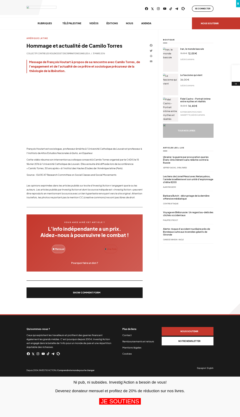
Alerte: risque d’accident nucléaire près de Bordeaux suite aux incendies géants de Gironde (186, 231)
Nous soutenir (210, 23)
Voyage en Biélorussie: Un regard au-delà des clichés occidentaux (188, 214)
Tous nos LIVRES (186, 130)
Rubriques (45, 23)
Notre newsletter (189, 341)
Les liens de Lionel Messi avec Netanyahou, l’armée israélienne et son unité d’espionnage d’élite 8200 (188, 179)
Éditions (112, 23)
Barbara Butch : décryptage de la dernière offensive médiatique (186, 197)
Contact (127, 335)
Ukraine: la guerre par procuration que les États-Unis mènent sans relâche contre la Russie (186, 159)
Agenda (146, 23)
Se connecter (202, 8)
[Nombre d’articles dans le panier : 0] (236, 69)
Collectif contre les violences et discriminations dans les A (58, 53)
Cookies (127, 353)
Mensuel (59, 249)
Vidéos (93, 23)
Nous (129, 23)
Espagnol (201, 368)
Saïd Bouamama (187, 59)
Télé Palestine (71, 23)
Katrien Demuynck (188, 112)
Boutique (169, 40)
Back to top (234, 308)
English (210, 368)
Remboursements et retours (138, 341)
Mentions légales (131, 347)
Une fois (112, 249)
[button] (85, 292)
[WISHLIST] (236, 77)
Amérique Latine (37, 38)
